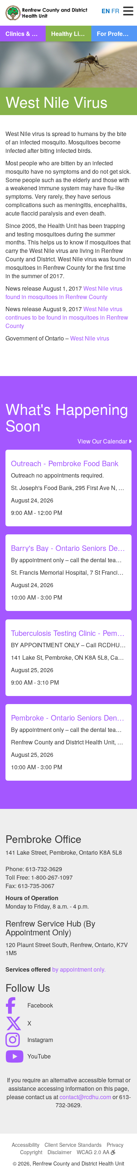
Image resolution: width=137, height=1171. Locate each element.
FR (115, 11)
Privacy (115, 1144)
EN (106, 11)
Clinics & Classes (25, 33)
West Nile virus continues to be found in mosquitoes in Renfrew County (66, 317)
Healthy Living (71, 33)
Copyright (31, 1152)
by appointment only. (79, 969)
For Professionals (117, 33)
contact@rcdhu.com (85, 1097)
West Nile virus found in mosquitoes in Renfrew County (63, 292)
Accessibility (25, 1144)
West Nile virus (89, 338)
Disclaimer (59, 1152)
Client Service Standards (73, 1144)
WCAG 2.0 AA (94, 1152)
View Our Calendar (103, 441)
